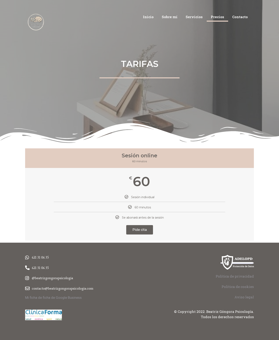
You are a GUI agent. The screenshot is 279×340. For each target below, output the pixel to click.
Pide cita (139, 230)
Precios (217, 16)
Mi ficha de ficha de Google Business (53, 298)
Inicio (148, 16)
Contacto (240, 16)
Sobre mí (169, 16)
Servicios (194, 16)
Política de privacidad (235, 276)
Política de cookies (238, 286)
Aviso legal (244, 297)
